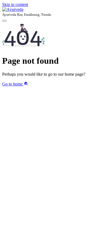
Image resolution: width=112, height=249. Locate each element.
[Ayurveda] (56, 9)
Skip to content (15, 4)
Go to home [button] (13, 84)
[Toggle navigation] (4, 20)
